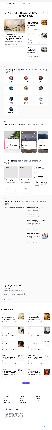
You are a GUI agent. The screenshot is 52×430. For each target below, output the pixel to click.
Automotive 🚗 (8, 140)
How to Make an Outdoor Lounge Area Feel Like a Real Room (41, 176)
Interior (11, 341)
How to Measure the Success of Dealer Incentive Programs (33, 234)
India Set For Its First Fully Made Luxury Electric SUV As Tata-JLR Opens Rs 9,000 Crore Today (45, 144)
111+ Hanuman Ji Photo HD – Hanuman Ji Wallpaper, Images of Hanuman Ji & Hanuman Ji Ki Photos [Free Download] (35, 372)
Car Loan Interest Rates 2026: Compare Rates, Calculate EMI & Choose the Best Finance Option (33, 36)
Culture (29, 20)
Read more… (26, 382)
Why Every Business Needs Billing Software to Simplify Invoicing (32, 221)
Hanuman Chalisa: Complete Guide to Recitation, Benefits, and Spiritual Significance (33, 23)
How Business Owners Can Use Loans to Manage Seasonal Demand (14, 38)
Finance (33, 33)
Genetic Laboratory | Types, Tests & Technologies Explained (26, 180)
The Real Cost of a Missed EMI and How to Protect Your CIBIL (35, 358)
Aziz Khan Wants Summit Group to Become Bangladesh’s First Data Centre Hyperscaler (9, 372)
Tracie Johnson (17, 298)
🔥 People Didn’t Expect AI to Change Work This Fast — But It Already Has (13, 287)
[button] (47, 1)
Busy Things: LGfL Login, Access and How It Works (43, 182)
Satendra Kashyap (10, 34)
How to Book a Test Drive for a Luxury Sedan (28, 144)
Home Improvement (5, 341)
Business (29, 33)
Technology (4, 369)
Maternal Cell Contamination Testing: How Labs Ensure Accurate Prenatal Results (10, 180)
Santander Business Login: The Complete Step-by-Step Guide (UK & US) (8, 358)
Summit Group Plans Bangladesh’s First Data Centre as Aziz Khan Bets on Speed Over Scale (33, 50)
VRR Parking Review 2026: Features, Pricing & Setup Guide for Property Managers (33, 208)
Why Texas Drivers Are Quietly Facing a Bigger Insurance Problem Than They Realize (12, 144)
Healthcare (7, 167)
